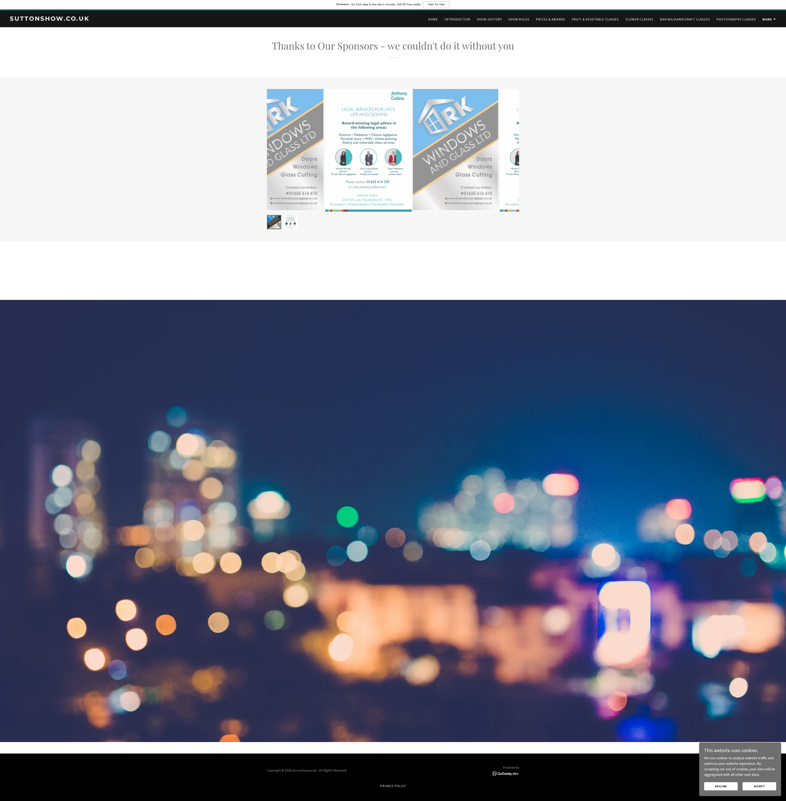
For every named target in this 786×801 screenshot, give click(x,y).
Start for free (436, 4)
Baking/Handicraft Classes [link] (685, 19)
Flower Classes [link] (640, 19)
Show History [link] (489, 19)
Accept (759, 786)
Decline (721, 786)
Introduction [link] (457, 19)
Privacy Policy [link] (393, 786)
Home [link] (433, 19)
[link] (200, 19)
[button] (769, 19)
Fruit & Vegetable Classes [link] (595, 19)
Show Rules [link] (518, 19)
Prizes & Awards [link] (550, 19)
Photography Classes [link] (736, 19)
